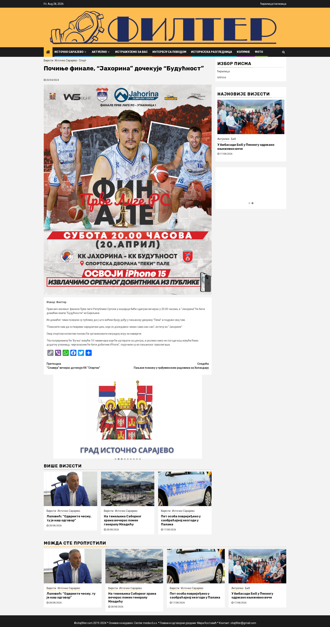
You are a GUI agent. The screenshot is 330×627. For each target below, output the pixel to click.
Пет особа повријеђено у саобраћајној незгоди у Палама (181, 520)
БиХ (233, 138)
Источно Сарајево (68, 52)
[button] (115, 459)
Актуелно (99, 52)
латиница (280, 3)
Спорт (82, 60)
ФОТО (259, 52)
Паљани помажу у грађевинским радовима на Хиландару (171, 365)
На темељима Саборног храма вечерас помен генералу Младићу (123, 520)
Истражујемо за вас (131, 52)
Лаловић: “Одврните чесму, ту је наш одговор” (69, 518)
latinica (221, 77)
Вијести (48, 60)
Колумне (243, 52)
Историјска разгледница (211, 52)
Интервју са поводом (169, 52)
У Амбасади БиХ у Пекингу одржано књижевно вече (252, 595)
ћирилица (266, 3)
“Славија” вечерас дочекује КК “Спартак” (73, 365)
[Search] (283, 52)
